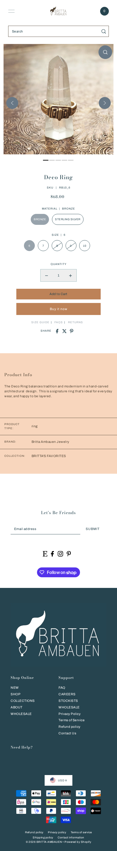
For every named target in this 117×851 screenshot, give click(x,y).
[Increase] (70, 275)
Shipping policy (43, 837)
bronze (40, 219)
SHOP (15, 694)
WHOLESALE (21, 713)
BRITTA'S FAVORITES (49, 456)
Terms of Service (72, 720)
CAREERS (67, 694)
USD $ (62, 780)
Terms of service (81, 832)
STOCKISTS (68, 700)
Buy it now (58, 309)
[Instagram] (60, 553)
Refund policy (70, 726)
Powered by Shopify (77, 841)
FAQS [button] (58, 322)
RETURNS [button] (75, 322)
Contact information (71, 837)
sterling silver (68, 219)
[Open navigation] (11, 11)
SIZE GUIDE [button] (40, 322)
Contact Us (67, 733)
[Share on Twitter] (64, 331)
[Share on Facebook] (57, 331)
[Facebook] (52, 553)
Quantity (58, 264)
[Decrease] (47, 275)
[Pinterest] (69, 553)
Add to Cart (58, 294)
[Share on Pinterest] (71, 331)
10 (84, 245)
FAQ (62, 687)
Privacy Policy (70, 713)
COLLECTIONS (23, 700)
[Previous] (12, 103)
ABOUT (17, 707)
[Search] (104, 31)
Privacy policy (57, 832)
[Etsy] (45, 553)
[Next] (105, 103)
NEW (15, 687)
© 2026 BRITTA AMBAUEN (44, 841)
